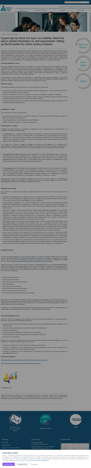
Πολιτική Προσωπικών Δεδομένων (38, 460)
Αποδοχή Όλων (8, 464)
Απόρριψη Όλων (22, 464)
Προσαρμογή (34, 464)
